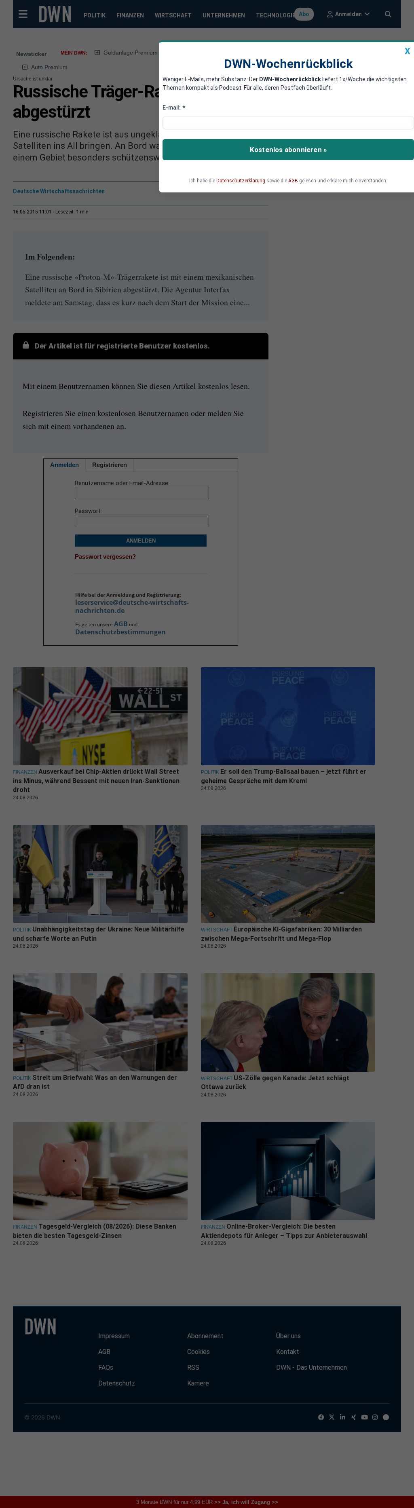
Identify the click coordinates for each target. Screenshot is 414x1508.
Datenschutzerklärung (240, 181)
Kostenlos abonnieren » (288, 150)
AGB (293, 181)
